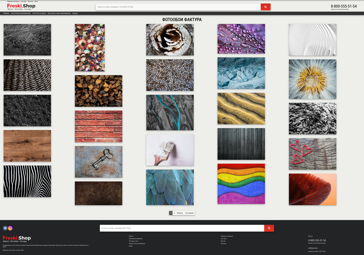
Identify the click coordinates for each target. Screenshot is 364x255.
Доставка (23, 1)
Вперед (180, 213)
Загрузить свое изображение (59, 13)
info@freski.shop (313, 248)
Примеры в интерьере (13, 1)
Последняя (189, 213)
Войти (36, 1)
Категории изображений (20, 13)
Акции (75, 13)
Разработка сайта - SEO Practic (317, 251)
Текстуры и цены (39, 13)
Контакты (30, 1)
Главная (6, 13)
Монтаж (223, 241)
